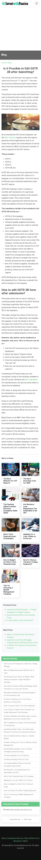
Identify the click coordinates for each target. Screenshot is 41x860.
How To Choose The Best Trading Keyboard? (30, 562)
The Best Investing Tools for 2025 (29, 481)
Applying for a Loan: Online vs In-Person (29, 536)
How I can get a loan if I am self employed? (19, 706)
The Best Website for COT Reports (10, 481)
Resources (17, 841)
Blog (9, 63)
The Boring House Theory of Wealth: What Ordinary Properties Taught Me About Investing (19, 679)
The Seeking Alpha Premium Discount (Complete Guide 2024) (10, 508)
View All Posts (15, 819)
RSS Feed (27, 819)
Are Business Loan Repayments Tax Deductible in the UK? (30, 508)
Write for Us (34, 838)
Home (4, 63)
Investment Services (15, 838)
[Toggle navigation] (37, 3)
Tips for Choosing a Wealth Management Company (8, 590)
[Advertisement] (20, 29)
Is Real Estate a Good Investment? (20, 620)
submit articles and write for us (21, 810)
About (25, 841)
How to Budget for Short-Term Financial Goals (9, 562)
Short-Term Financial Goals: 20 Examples (9, 536)
